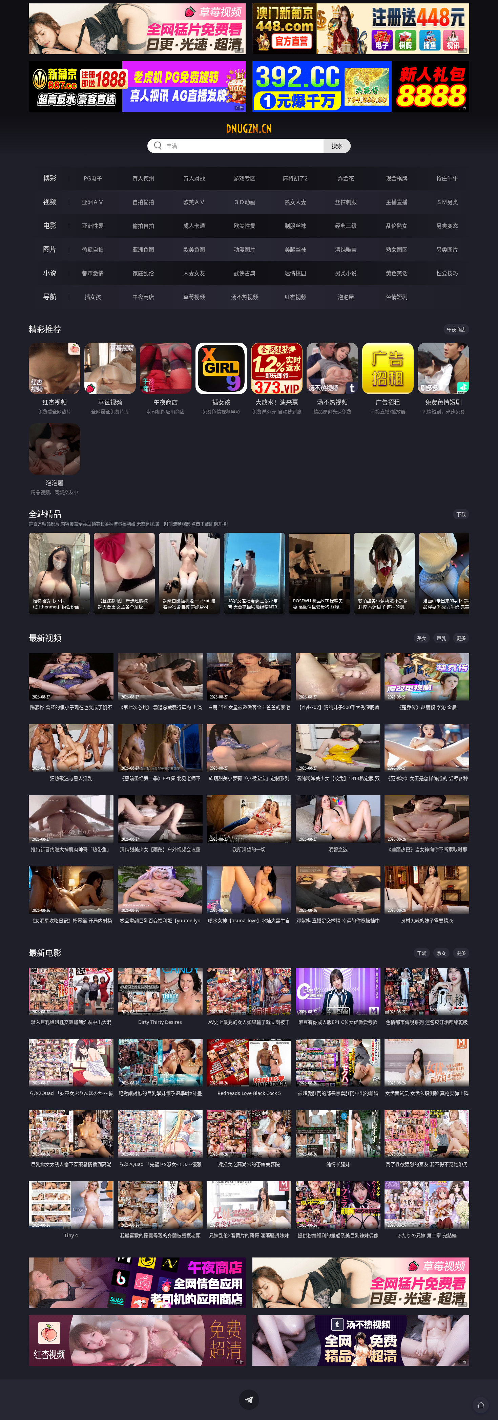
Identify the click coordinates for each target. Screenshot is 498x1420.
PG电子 (93, 178)
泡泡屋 (346, 297)
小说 (50, 273)
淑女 (441, 953)
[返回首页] (481, 1405)
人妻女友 (194, 273)
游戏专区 (244, 178)
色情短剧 (397, 297)
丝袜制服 (346, 202)
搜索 (337, 146)
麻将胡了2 (295, 178)
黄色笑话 (397, 273)
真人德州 (143, 178)
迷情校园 (295, 273)
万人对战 (194, 178)
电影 (50, 225)
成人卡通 (194, 226)
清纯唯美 (346, 249)
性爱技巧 (447, 273)
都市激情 (93, 273)
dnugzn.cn (249, 128)
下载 (461, 514)
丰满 (422, 953)
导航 (50, 296)
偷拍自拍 (143, 226)
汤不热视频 (244, 297)
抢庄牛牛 (447, 178)
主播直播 (397, 202)
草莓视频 (194, 297)
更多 (461, 638)
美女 (422, 638)
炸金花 (346, 178)
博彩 (50, 178)
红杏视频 (295, 297)
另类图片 (447, 249)
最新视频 (45, 637)
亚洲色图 (143, 249)
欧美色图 (194, 249)
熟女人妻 (295, 202)
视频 (50, 202)
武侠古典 (244, 273)
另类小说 (346, 273)
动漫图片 (244, 249)
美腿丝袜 (295, 249)
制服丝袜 (295, 226)
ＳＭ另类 (447, 202)
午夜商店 (143, 297)
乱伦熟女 (397, 226)
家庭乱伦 (143, 273)
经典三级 (346, 226)
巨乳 (441, 638)
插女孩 (93, 297)
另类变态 (447, 226)
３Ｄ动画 (244, 202)
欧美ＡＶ (194, 202)
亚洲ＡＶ (93, 202)
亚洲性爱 (93, 226)
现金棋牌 (397, 178)
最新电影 (45, 952)
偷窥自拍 (93, 249)
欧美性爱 (244, 226)
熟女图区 (397, 249)
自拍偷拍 (143, 202)
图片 (50, 249)
